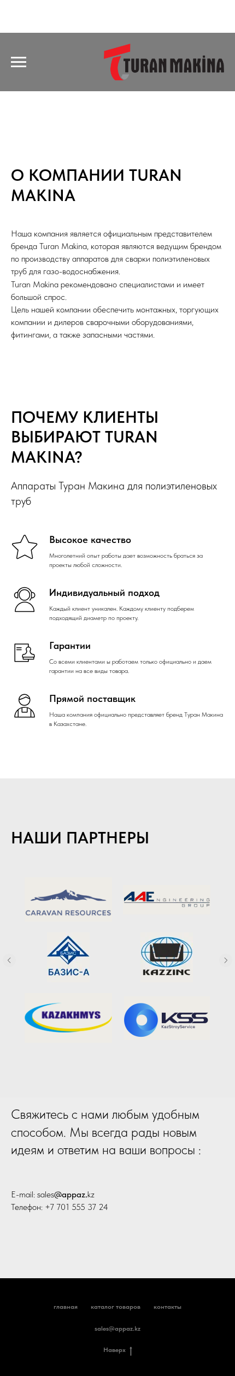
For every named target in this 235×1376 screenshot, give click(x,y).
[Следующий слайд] (225, 960)
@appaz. (70, 1194)
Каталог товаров (115, 1306)
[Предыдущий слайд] (9, 960)
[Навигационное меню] (18, 62)
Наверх (114, 1350)
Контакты (167, 1306)
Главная (66, 1306)
